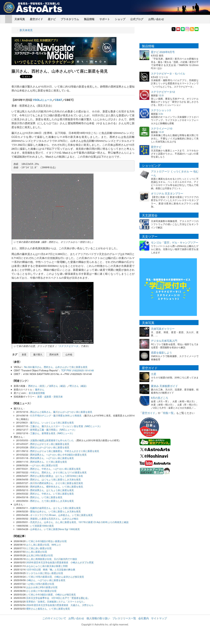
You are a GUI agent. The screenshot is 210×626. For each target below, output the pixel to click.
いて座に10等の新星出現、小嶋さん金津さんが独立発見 (55, 576)
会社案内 (143, 618)
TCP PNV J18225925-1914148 (77, 370)
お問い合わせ (156, 19)
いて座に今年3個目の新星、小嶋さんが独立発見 (51, 594)
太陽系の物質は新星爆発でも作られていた (52, 440)
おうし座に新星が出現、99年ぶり (43, 544)
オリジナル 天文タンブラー (167, 193)
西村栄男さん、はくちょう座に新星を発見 (52, 490)
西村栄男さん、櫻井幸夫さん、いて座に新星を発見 (56, 486)
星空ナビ (156, 147)
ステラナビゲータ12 (163, 92)
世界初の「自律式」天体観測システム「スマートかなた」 (56, 601)
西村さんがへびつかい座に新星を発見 (49, 447)
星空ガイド (36, 19)
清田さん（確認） (58, 385)
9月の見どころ (159, 398)
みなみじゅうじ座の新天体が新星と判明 (47, 566)
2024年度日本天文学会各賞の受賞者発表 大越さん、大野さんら (60, 605)
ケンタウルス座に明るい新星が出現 (44, 573)
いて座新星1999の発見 (42, 525)
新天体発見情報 (37, 393)
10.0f (161, 132)
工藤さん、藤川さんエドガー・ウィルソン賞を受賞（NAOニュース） (66, 426)
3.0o (160, 113)
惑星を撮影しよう (161, 352)
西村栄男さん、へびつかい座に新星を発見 (52, 458)
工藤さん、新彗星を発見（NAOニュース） (52, 433)
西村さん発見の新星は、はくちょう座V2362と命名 (56, 475)
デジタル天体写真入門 (164, 341)
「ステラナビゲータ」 (68, 346)
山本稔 (68, 354)
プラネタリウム (70, 19)
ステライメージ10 (161, 128)
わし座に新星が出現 (36, 551)
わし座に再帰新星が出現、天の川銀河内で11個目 (51, 559)
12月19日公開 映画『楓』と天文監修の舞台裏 (50, 569)
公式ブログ (136, 19)
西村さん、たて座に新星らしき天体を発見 (52, 500)
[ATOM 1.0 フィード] (192, 29)
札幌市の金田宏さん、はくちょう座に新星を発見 (55, 508)
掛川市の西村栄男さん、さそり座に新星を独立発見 (56, 483)
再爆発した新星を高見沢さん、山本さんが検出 (54, 518)
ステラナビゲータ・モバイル (168, 73)
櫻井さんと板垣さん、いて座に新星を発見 (48, 608)
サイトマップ (159, 618)
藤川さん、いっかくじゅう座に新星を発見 (52, 422)
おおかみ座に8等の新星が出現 (41, 587)
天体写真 (19, 19)
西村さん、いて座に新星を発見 (46, 497)
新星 (24, 354)
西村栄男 (54, 354)
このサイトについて (54, 618)
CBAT (58, 100)
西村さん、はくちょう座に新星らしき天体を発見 (55, 479)
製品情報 (89, 19)
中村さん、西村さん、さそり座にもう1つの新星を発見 (58, 472)
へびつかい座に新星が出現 (44, 465)
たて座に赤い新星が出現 (39, 548)
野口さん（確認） (79, 385)
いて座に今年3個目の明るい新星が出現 (46, 541)
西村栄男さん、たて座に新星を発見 (48, 461)
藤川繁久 (37, 354)
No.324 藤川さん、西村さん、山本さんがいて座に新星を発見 (55, 367)
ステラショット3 (161, 110)
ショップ (120, 19)
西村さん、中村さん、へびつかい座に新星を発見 (55, 468)
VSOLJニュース (42, 100)
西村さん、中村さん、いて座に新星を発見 (52, 493)
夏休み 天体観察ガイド (164, 386)
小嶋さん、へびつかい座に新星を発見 (45, 580)
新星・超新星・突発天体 (50, 396)
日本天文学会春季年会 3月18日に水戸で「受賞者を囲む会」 (58, 598)
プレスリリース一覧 (124, 618)
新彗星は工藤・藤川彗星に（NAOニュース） (53, 429)
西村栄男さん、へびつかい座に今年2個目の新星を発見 (58, 454)
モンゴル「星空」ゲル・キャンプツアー (174, 242)
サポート (104, 19)
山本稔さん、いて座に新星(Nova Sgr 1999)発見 (55, 529)
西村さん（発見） (37, 385)
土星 (153, 374)
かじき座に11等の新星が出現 (41, 590)
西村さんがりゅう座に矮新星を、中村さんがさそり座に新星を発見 (64, 451)
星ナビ (52, 19)
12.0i (161, 95)
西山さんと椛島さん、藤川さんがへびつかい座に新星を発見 (61, 411)
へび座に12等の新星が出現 (40, 583)
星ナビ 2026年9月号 (163, 52)
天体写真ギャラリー (163, 329)
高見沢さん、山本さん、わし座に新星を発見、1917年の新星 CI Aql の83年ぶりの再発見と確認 (79, 522)
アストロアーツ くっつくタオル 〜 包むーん (175, 173)
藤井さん (39, 389)
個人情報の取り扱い (98, 618)
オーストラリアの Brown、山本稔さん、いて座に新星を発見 (61, 515)
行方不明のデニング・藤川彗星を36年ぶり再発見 (56, 415)
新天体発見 (26, 30)
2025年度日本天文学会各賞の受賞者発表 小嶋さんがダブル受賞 (60, 562)
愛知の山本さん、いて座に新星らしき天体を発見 (55, 511)
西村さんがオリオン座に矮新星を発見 (49, 444)
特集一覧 (168, 413)
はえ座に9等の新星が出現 (39, 555)
